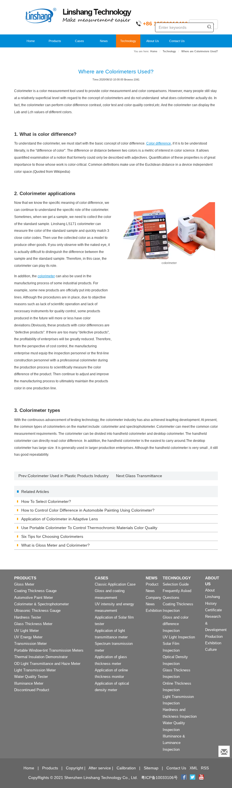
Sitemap (151, 768)
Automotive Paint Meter (33, 597)
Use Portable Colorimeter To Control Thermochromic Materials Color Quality (89, 527)
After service (100, 768)
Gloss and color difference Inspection (175, 624)
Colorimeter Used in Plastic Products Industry (68, 475)
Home (31, 41)
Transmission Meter (30, 643)
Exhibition (154, 610)
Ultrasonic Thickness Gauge (37, 610)
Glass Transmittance (143, 475)
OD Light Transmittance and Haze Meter (47, 664)
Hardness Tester (27, 617)
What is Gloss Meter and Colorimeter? (55, 545)
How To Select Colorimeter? (46, 501)
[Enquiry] (224, 751)
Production (214, 636)
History (211, 603)
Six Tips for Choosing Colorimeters (52, 536)
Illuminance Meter (28, 683)
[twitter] (193, 777)
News (104, 41)
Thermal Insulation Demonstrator (41, 657)
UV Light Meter (26, 630)
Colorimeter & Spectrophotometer (41, 604)
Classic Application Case (115, 584)
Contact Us (177, 41)
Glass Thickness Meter (33, 624)
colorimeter (46, 276)
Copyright (74, 768)
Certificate (213, 610)
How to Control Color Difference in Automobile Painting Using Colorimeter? (87, 510)
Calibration (126, 768)
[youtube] (201, 777)
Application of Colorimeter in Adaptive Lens (59, 519)
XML (193, 768)
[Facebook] (184, 777)
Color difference (158, 143)
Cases (79, 41)
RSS (205, 768)
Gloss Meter (24, 584)
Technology (128, 41)
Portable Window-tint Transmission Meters (48, 650)
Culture (211, 649)
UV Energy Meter (28, 637)
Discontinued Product (31, 690)
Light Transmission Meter (35, 670)
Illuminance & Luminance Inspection (174, 743)
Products (55, 41)
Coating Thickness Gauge (35, 591)
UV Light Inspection (179, 637)
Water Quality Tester (31, 677)
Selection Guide (176, 584)
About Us (152, 41)
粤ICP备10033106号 (159, 777)
